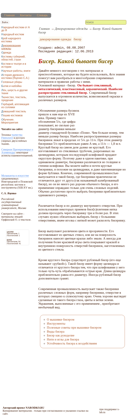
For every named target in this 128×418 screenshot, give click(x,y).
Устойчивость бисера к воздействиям (72, 343)
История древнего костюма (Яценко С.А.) (15, 76)
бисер (77, 39)
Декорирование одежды (11, 47)
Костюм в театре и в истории (13, 65)
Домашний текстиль (13, 111)
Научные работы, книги (15, 70)
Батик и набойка (11, 86)
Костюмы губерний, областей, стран (13, 58)
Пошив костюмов (12, 115)
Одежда (6, 52)
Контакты (26, 15)
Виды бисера (55, 331)
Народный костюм (12, 34)
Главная (9, 15)
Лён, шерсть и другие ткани (14, 92)
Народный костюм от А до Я (15, 29)
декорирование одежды (55, 39)
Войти (5, 22)
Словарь (42, 15)
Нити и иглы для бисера (63, 339)
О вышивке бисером (60, 319)
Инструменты (56, 323)
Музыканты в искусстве (15, 175)
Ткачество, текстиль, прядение (13, 99)
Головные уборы (11, 82)
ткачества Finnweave (11, 136)
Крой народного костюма (11, 40)
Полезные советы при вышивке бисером (74, 327)
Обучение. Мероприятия (9, 121)
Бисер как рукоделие (60, 335)
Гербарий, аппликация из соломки (15, 106)
